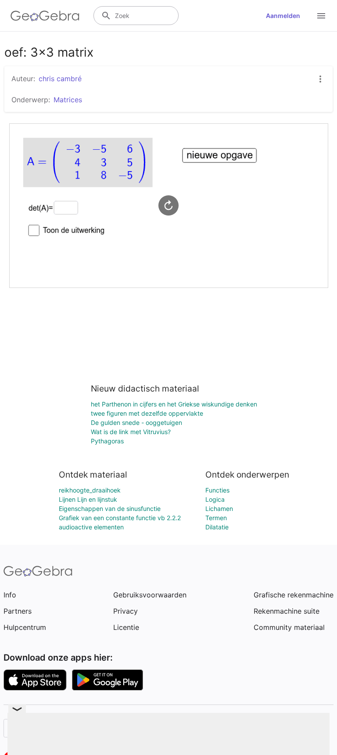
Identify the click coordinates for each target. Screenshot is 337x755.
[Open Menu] (321, 16)
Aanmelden (283, 15)
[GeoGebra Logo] (45, 16)
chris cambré (60, 78)
